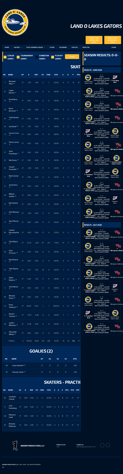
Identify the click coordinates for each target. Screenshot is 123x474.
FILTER (72, 56)
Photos (75, 47)
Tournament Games (27, 57)
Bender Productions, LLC (10, 464)
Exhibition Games (44, 57)
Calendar (63, 47)
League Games (10, 57)
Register (86, 47)
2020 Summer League (34, 47)
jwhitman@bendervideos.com (85, 446)
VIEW (57, 446)
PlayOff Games (59, 57)
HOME (7, 47)
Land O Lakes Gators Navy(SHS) (113, 40)
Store (52, 47)
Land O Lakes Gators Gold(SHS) (94, 40)
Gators (17, 47)
